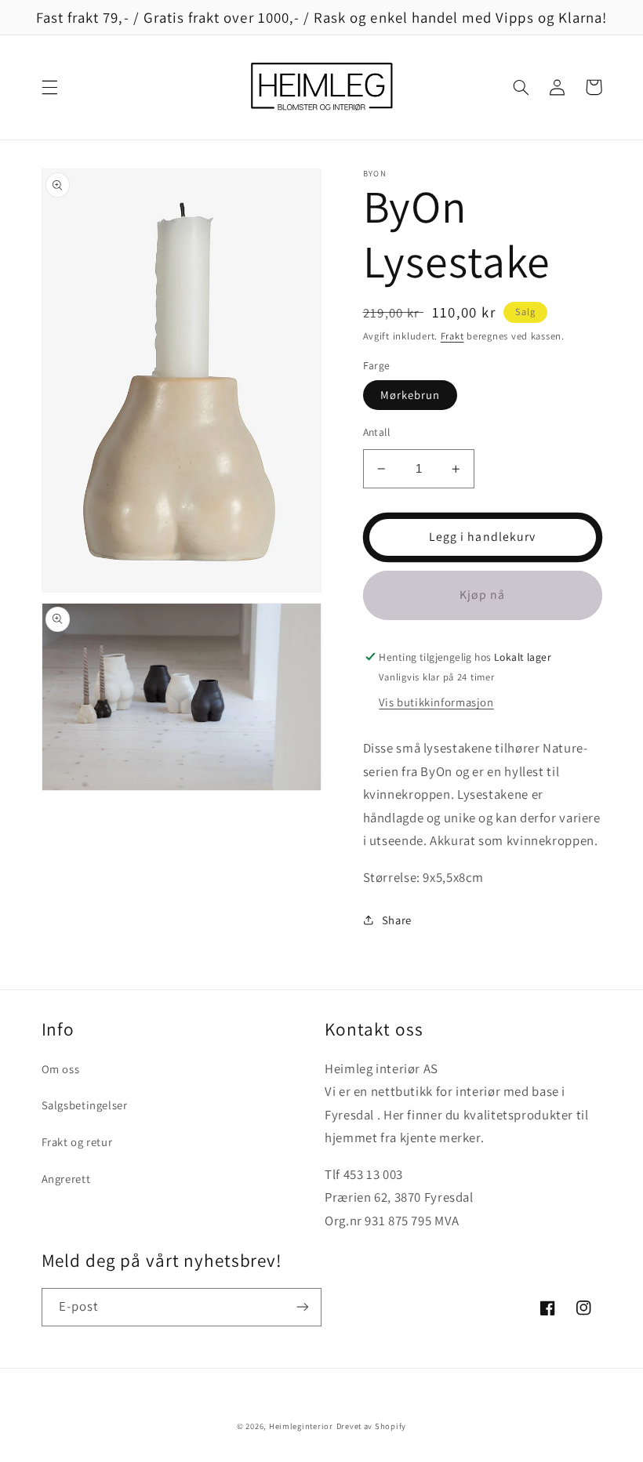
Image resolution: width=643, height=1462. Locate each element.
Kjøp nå (482, 594)
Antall (377, 432)
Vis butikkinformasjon (436, 702)
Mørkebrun (410, 394)
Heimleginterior (301, 1425)
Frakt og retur (77, 1141)
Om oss (61, 1068)
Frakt (452, 336)
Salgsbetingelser (85, 1104)
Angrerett (66, 1178)
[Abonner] (303, 1307)
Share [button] (397, 919)
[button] (49, 87)
